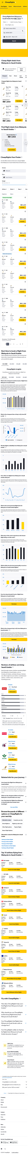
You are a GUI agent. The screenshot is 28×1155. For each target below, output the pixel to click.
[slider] (26, 185)
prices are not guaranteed (7, 1077)
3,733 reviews (11, 745)
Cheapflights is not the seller (9, 1082)
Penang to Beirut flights (7, 841)
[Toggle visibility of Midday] (12, 657)
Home (5, 1093)
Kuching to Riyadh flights (8, 847)
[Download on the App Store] (14, 1142)
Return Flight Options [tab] (7, 830)
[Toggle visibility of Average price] (18, 440)
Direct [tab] (15, 75)
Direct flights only (9, 24)
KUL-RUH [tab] (12, 364)
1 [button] (7, 344)
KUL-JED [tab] (18, 364)
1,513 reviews (11, 768)
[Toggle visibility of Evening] (5, 658)
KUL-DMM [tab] (5, 364)
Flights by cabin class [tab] (17, 823)
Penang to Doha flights (7, 843)
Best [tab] (10, 75)
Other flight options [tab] (7, 827)
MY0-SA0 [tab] (4, 377)
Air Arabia (10, 729)
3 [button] (13, 344)
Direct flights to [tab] (6, 823)
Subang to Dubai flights (7, 839)
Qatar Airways (11, 741)
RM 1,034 (17, 18)
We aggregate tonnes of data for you (11, 1084)
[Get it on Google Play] (5, 1142)
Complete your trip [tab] (18, 820)
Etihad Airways (12, 764)
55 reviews (11, 734)
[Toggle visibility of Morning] (5, 657)
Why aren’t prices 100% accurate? (10, 1087)
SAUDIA (10, 752)
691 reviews (11, 757)
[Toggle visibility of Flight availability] (10, 440)
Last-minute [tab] (21, 76)
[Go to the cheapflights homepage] (10, 2)
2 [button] (10, 344)
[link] (11, 149)
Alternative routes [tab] (6, 820)
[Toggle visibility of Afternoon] (20, 657)
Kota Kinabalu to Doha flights (9, 845)
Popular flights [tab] (17, 827)
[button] (2, 2)
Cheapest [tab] (4, 75)
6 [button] (20, 344)
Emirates (10, 684)
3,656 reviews (11, 689)
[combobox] (15, 171)
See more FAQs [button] (14, 807)
